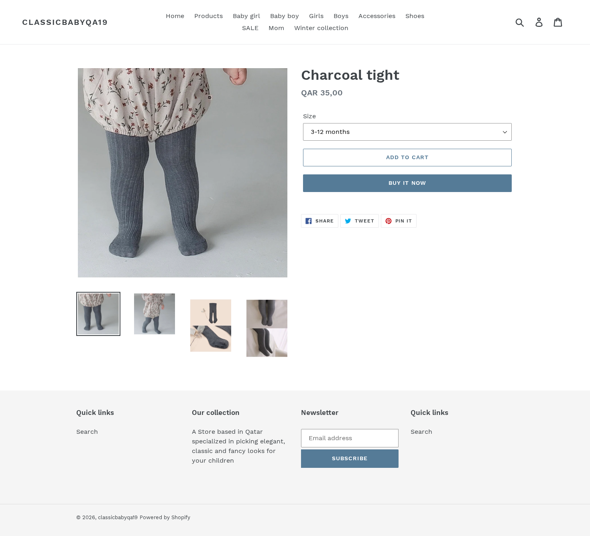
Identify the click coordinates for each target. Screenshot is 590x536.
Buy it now (407, 183)
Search (87, 431)
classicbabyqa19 (65, 22)
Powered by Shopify (165, 517)
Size (309, 116)
